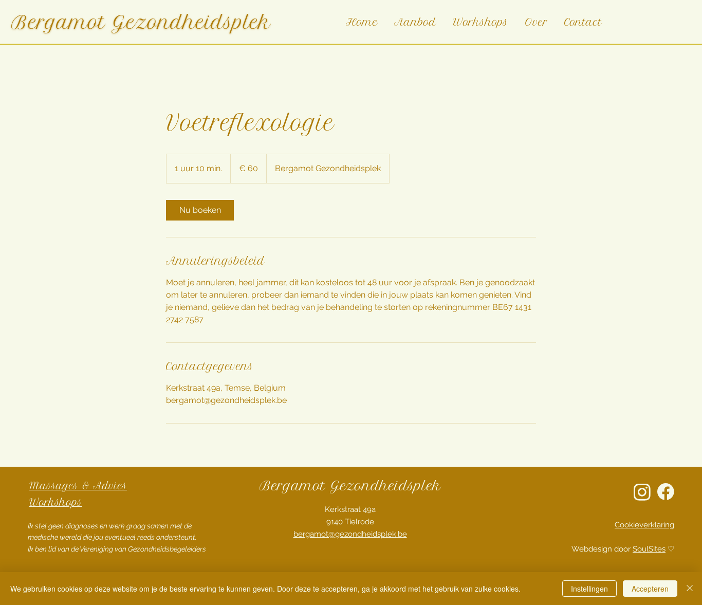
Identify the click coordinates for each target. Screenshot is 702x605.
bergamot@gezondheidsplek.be (350, 534)
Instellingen (589, 588)
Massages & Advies (78, 486)
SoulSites (649, 549)
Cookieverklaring (644, 524)
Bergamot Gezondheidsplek (141, 22)
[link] (200, 210)
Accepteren (650, 588)
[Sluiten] (689, 588)
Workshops (55, 502)
